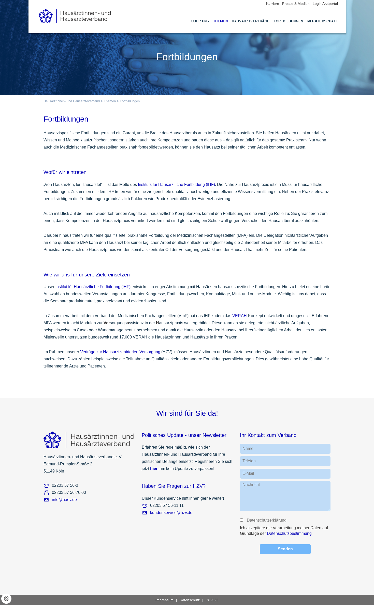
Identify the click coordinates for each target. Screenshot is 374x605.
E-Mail (248, 473)
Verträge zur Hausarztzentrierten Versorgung (120, 352)
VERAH (239, 316)
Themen (220, 21)
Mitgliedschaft (322, 21)
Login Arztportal (325, 4)
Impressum (164, 600)
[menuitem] (200, 26)
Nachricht (251, 484)
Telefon (249, 461)
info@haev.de (64, 499)
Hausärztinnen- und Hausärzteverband (72, 101)
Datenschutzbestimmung (289, 533)
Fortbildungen (288, 21)
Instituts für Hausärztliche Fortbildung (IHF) (176, 184)
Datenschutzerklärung (266, 520)
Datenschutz (190, 600)
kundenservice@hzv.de (171, 512)
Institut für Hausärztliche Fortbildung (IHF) (93, 287)
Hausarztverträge (250, 21)
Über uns (200, 21)
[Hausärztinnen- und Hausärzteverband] (75, 14)
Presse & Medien (296, 4)
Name (247, 448)
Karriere (272, 4)
